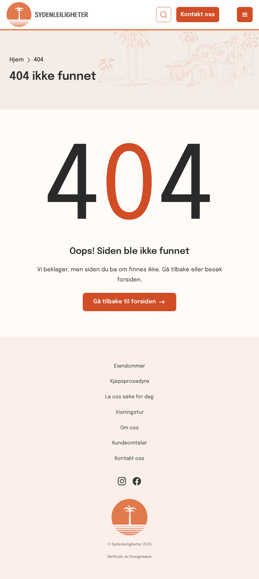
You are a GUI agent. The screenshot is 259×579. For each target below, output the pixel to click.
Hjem (16, 60)
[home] (47, 14)
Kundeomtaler (129, 443)
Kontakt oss (198, 14)
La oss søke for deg (129, 397)
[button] (245, 14)
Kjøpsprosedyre (129, 381)
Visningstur (130, 412)
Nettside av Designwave (129, 557)
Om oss (129, 428)
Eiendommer (129, 366)
